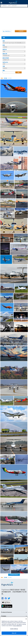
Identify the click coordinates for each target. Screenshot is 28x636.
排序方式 (5, 49)
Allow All (14, 633)
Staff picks (5, 62)
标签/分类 (5, 53)
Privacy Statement (17, 625)
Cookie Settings (14, 628)
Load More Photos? (14, 574)
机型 (4, 40)
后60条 (5, 78)
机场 (4, 45)
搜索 (4, 70)
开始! (19, 72)
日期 (4, 66)
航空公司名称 (6, 58)
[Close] (26, 619)
